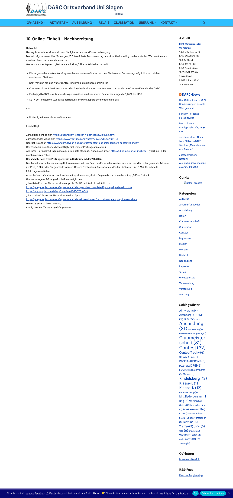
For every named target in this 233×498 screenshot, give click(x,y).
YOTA (195, 439)
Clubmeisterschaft (189, 221)
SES (182, 418)
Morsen (183, 249)
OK (195, 493)
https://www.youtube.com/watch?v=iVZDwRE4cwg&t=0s (87, 139)
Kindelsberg (193, 378)
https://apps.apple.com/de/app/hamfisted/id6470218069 (57, 191)
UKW (199, 426)
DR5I (195, 365)
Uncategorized (187, 277)
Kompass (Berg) (188, 392)
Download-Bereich (189, 459)
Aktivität (184, 199)
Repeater (184, 266)
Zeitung (184, 443)
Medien (183, 244)
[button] (44, 22)
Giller (188, 374)
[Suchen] (204, 22)
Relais (104, 23)
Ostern (184, 405)
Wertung (184, 294)
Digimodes (185, 238)
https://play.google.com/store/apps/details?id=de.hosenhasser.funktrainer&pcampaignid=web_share (81, 199)
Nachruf (183, 255)
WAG (196, 435)
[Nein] (229, 493)
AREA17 (189, 319)
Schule (200, 413)
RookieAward (193, 409)
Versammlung (186, 283)
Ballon (182, 215)
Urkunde (194, 431)
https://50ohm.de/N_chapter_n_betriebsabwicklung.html (84, 134)
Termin (183, 272)
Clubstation (124, 23)
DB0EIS (185, 361)
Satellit (191, 414)
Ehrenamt (185, 370)
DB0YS (198, 361)
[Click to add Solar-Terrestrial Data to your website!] (193, 183)
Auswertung (195, 329)
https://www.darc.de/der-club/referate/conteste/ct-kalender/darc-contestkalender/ (93, 143)
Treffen (186, 426)
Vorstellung (185, 288)
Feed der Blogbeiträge (191, 475)
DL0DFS (184, 366)
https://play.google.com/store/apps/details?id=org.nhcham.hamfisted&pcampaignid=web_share (79, 187)
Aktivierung (188, 310)
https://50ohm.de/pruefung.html (128, 151)
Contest (183, 232)
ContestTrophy (191, 352)
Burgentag (199, 333)
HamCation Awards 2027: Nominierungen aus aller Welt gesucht (193, 104)
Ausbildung (185, 210)
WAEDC (185, 435)
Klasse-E (189, 383)
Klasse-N (190, 388)
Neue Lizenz (185, 260)
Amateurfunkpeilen (190, 204)
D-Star (194, 357)
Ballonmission (185, 334)
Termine (190, 422)
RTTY (183, 413)
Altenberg (187, 314)
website (184, 439)
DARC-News (191, 94)
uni (183, 430)
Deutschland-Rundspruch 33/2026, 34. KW (192, 127)
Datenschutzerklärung (213, 493)
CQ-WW (184, 357)
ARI (199, 319)
